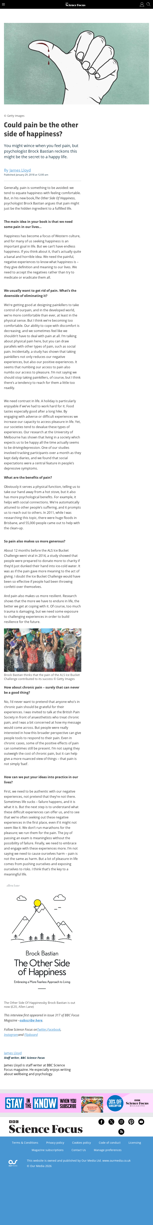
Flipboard (31, 1034)
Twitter (41, 1029)
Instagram (11, 1034)
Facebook (54, 1029)
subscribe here (31, 1020)
